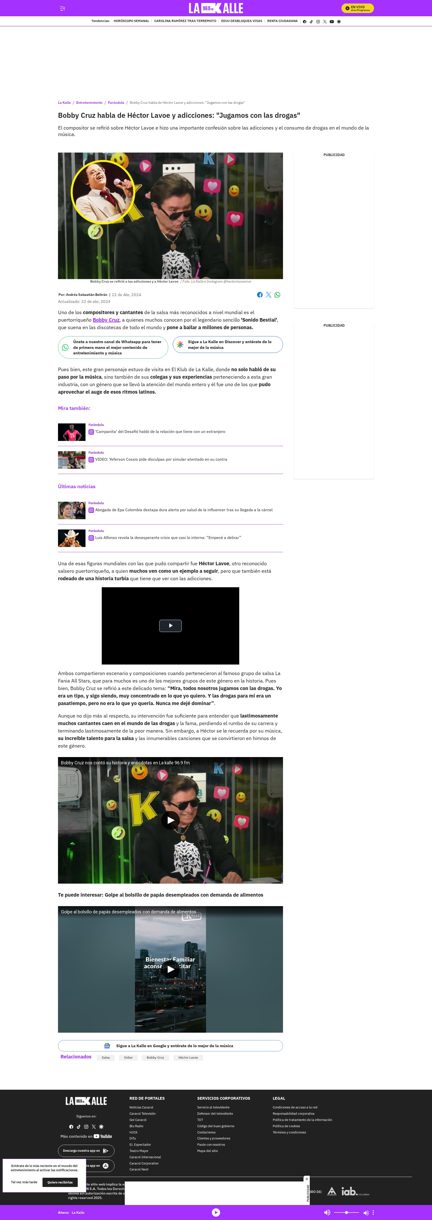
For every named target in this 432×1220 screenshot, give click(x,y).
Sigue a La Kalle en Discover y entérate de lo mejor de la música (230, 344)
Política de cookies (286, 1126)
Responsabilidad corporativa (293, 1113)
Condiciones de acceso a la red (295, 1107)
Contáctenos (206, 1132)
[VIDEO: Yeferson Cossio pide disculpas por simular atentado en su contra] (72, 460)
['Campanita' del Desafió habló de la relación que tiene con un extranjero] (72, 432)
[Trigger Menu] (62, 8)
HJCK (134, 1132)
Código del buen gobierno (215, 1126)
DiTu (133, 1138)
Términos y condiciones (289, 1132)
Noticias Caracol (141, 1107)
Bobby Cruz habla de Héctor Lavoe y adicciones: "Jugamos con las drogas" (187, 102)
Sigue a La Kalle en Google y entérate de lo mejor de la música (174, 1045)
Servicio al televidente (213, 1107)
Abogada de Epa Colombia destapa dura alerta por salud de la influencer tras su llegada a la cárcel (183, 509)
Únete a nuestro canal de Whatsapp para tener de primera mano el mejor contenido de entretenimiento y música (117, 347)
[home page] (216, 8)
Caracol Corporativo (144, 1163)
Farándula (116, 102)
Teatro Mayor (139, 1151)
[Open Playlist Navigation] (373, 1212)
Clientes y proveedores (213, 1138)
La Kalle (64, 102)
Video (128, 1057)
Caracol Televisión (143, 1113)
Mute (327, 1212)
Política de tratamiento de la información (302, 1120)
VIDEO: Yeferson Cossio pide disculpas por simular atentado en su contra (161, 459)
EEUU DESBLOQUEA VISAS (241, 21)
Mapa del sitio (207, 1151)
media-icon (216, 1212)
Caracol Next (139, 1169)
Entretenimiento (89, 102)
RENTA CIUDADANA (282, 21)
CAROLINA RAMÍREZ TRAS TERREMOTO (185, 21)
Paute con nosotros (211, 1144)
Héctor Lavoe (188, 1057)
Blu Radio (136, 1126)
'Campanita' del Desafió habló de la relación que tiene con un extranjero (160, 431)
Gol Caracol (138, 1120)
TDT (200, 1120)
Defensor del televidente (215, 1113)
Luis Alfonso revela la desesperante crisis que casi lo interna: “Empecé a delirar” (168, 537)
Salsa (106, 1057)
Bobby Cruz (155, 1057)
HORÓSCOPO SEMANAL (131, 21)
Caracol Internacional (145, 1157)
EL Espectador (140, 1144)
